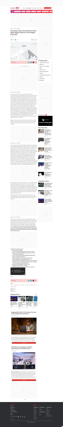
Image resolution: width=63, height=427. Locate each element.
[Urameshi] (11, 291)
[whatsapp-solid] (28, 62)
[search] (43, 8)
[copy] (36, 62)
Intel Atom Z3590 (24, 113)
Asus (11, 99)
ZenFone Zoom (21, 100)
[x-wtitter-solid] (33, 62)
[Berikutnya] (37, 300)
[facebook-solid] (31, 62)
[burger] (52, 8)
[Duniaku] (15, 8)
